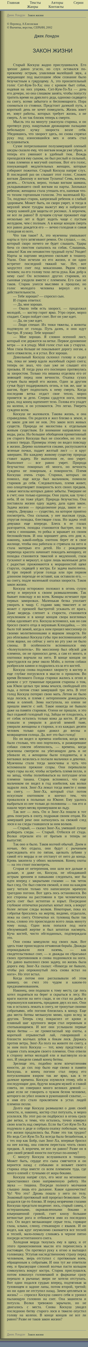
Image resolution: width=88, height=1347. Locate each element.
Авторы (57, 3)
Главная (13, 3)
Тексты (35, 3)
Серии (78, 3)
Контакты (56, 7)
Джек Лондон (16, 15)
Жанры (32, 7)
